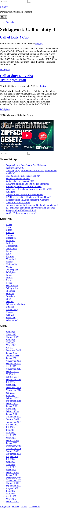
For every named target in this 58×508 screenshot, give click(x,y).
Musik (9, 267)
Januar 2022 (11, 353)
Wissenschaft (12, 320)
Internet (9, 251)
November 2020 (13, 361)
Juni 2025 (10, 339)
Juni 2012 (10, 395)
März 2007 (11, 499)
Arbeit (9, 224)
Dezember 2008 (13, 446)
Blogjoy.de (5, 506)
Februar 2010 (12, 411)
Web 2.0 (10, 315)
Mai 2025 (10, 342)
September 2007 (13, 485)
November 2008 (13, 448)
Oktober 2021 (12, 355)
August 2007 (12, 488)
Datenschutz (34, 506)
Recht (8, 280)
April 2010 (11, 408)
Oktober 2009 (12, 419)
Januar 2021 (11, 358)
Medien (9, 261)
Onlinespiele (12, 269)
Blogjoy (4, 6)
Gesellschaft (11, 245)
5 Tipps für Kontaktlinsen (18, 202)
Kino (8, 253)
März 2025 (11, 345)
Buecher (10, 232)
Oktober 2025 (12, 337)
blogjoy (39, 43)
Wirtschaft (10, 317)
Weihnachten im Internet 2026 (20, 181)
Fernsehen (11, 238)
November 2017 (13, 369)
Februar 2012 (12, 398)
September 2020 (13, 363)
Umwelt (10, 307)
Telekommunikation (15, 304)
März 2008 (11, 469)
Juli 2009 (10, 427)
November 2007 (13, 480)
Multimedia (11, 264)
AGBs (24, 506)
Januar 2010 (11, 414)
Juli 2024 (10, 347)
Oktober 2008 (12, 451)
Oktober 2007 (12, 483)
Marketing (11, 259)
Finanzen (10, 240)
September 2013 (13, 379)
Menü (3, 17)
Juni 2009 (10, 430)
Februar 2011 (12, 403)
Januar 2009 (11, 443)
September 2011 (13, 400)
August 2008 (12, 456)
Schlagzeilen (12, 288)
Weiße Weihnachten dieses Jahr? (21, 213)
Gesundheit (11, 248)
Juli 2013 (10, 382)
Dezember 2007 (13, 477)
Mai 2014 (10, 374)
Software (10, 293)
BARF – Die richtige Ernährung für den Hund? (28, 197)
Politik (9, 275)
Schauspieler (12, 285)
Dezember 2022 (13, 350)
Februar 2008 (12, 472)
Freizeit (9, 243)
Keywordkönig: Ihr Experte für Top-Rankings (27, 184)
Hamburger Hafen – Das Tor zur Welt (23, 186)
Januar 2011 (11, 406)
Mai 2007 (10, 493)
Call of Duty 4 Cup (14, 37)
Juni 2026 (10, 331)
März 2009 (11, 438)
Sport (8, 299)
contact (15, 506)
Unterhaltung (12, 309)
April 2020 (11, 366)
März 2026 (11, 334)
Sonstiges (10, 296)
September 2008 (13, 454)
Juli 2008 (10, 459)
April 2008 (11, 467)
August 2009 (12, 424)
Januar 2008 (11, 475)
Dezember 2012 (13, 387)
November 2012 (13, 390)
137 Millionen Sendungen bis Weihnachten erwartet (30, 207)
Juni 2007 (10, 491)
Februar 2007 (12, 501)
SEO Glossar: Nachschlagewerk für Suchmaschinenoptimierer (23, 177)
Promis (9, 277)
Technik (10, 301)
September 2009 (13, 422)
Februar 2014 (12, 377)
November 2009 (13, 416)
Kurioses (10, 256)
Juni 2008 (10, 462)
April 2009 (11, 435)
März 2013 (11, 385)
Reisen (9, 283)
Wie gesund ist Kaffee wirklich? (21, 210)
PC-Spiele (5, 69)
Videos (9, 312)
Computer (10, 235)
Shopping (10, 291)
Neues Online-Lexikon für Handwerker (24, 194)
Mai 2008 (10, 464)
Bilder (9, 230)
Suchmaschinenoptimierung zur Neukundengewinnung (32, 205)
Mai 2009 (10, 432)
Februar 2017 (12, 371)
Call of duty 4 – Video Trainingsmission (16, 78)
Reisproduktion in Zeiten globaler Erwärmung (27, 199)
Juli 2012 (10, 393)
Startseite (10, 22)
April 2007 (11, 496)
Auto (8, 227)
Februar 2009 (12, 440)
